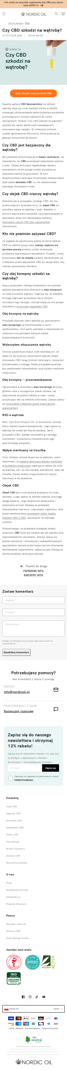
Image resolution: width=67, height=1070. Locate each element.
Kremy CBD (12, 834)
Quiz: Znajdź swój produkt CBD (33, 93)
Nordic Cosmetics (15, 848)
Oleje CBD (11, 806)
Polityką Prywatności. (24, 780)
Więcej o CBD (13, 931)
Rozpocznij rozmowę (19, 711)
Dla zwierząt (12, 841)
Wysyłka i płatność (16, 924)
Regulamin (19, 1028)
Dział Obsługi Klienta (17, 938)
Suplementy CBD (15, 827)
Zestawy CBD (13, 855)
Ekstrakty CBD (14, 820)
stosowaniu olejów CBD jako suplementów (26, 222)
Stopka (11, 1028)
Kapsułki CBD (13, 813)
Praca (9, 882)
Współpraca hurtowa (17, 889)
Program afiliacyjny (16, 904)
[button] (3, 13)
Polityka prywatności (32, 1028)
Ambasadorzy (13, 897)
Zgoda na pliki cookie (50, 1028)
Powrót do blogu (36, 566)
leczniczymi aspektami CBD (32, 306)
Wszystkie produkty (16, 862)
